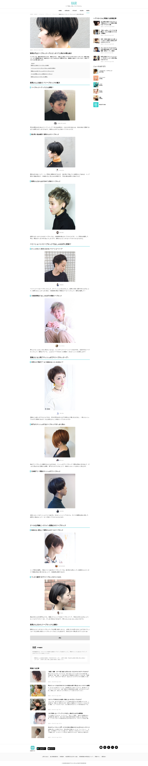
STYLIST (75, 10)
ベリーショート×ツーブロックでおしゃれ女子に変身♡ (43, 68)
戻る (60, 637)
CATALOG (67, 10)
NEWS (87, 10)
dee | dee (62, 413)
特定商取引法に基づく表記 (72, 756)
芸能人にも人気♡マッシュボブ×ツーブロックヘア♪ (42, 71)
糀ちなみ (62, 460)
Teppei (61, 612)
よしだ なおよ (62, 345)
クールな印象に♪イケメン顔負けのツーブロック (41, 73)
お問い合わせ (45, 756)
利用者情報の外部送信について (86, 756)
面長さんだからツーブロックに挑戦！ (39, 76)
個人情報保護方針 (54, 756)
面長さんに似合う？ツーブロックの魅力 (40, 65)
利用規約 (62, 756)
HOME (60, 10)
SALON (81, 10)
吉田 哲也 (62, 511)
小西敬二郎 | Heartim (61, 123)
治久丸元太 (61, 170)
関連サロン (97, 756)
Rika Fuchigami (61, 566)
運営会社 (104, 756)
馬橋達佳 (62, 284)
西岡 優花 (62, 232)
